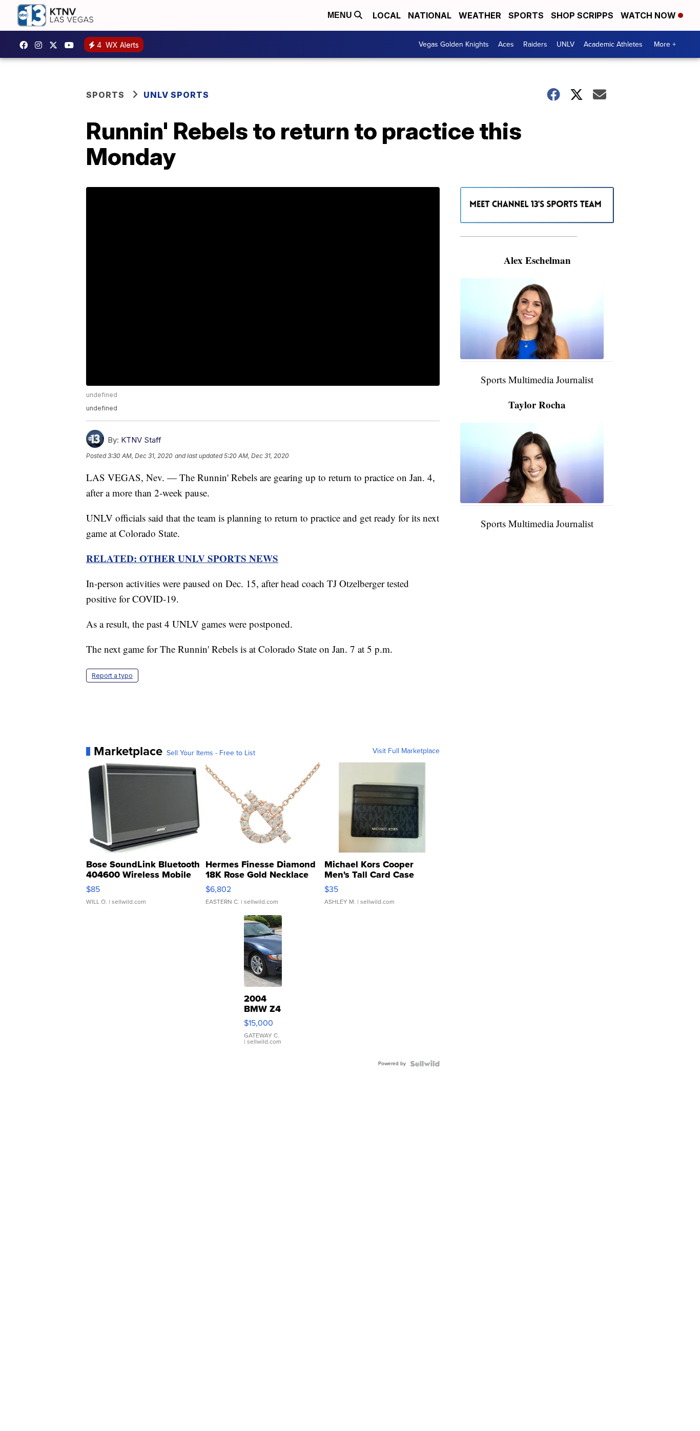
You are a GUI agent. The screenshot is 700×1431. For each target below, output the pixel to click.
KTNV (56, 45)
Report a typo (112, 675)
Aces (506, 44)
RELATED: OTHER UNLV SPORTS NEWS (182, 558)
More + (665, 44)
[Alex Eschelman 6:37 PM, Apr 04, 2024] (537, 320)
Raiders (535, 44)
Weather (480, 15)
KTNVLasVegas (26, 45)
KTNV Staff (141, 440)
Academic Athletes (613, 44)
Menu (340, 15)
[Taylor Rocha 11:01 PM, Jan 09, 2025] (537, 464)
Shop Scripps (582, 15)
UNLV (565, 44)
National (429, 15)
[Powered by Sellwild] (425, 1063)
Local (387, 15)
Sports (526, 15)
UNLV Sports (176, 95)
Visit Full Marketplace (406, 751)
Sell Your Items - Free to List (211, 753)
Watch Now (649, 15)
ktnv (41, 45)
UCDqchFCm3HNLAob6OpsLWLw (72, 45)
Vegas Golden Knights (454, 44)
